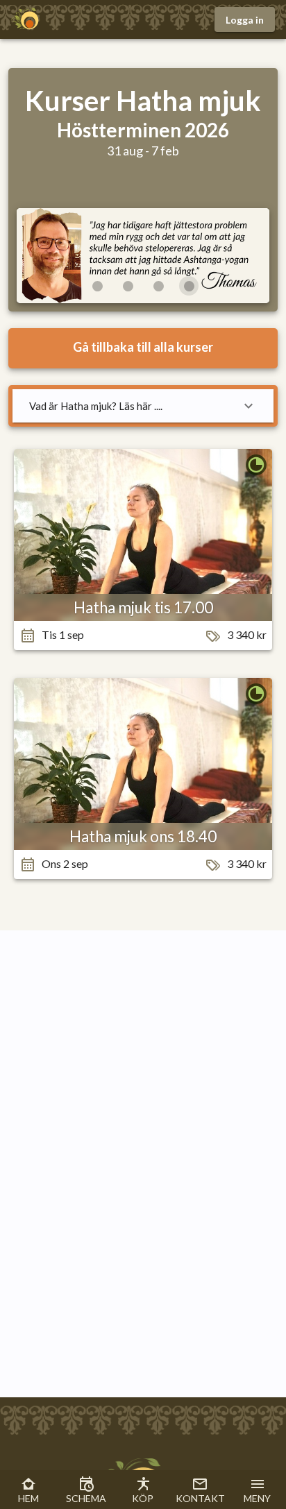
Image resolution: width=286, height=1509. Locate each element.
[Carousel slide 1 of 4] (97, 286)
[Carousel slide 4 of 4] (189, 286)
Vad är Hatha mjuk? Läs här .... (95, 406)
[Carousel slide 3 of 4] (158, 286)
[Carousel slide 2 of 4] (127, 286)
